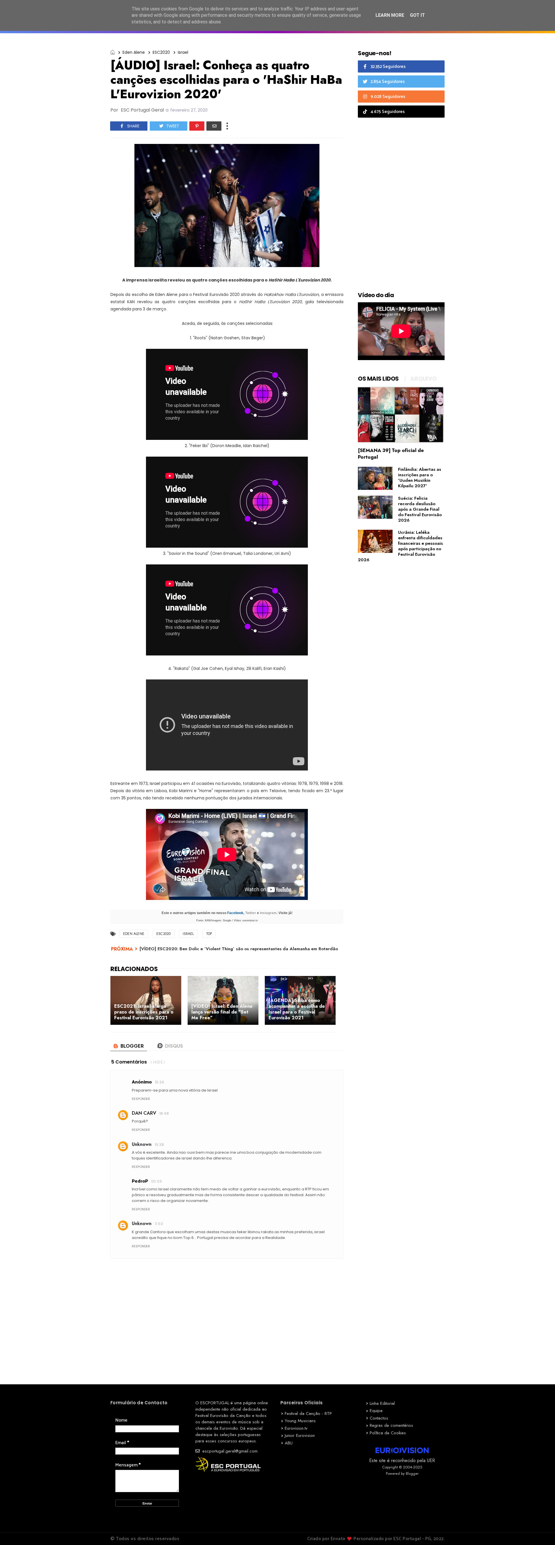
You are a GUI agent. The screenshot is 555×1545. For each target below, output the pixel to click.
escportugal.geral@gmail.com (229, 1451)
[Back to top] (540, 1531)
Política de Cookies (388, 1433)
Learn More (389, 15)
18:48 (164, 1113)
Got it (417, 15)
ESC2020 (161, 52)
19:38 (159, 1144)
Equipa (376, 1410)
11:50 (159, 1223)
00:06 (156, 1181)
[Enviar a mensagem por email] (213, 126)
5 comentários (129, 1062)
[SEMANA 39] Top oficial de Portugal (391, 453)
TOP (209, 933)
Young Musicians (300, 1421)
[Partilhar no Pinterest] (196, 126)
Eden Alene (134, 52)
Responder (141, 1098)
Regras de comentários (391, 1425)
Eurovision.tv (296, 1428)
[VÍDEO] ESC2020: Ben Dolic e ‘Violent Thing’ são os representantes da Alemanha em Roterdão (239, 949)
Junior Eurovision (300, 1435)
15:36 (159, 1082)
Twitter (250, 913)
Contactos (379, 1418)
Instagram (268, 913)
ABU (289, 1443)
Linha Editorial (382, 1403)
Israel (183, 52)
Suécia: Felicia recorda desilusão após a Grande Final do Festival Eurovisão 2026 (420, 509)
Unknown (141, 1144)
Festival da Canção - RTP (308, 1413)
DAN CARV (144, 1113)
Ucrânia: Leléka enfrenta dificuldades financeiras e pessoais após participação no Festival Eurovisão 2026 (400, 546)
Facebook (235, 913)
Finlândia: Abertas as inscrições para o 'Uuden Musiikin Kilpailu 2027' (419, 477)
